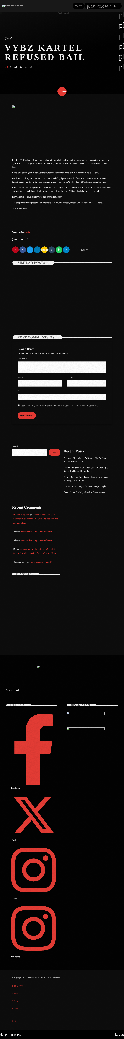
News (8, 39)
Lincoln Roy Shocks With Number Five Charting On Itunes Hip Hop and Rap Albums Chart (87, 311)
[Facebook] (15, 1021)
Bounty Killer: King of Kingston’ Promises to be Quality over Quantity (40, 596)
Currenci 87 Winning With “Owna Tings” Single (85, 486)
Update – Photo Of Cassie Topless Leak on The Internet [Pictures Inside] (33, 584)
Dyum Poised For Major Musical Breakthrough (84, 492)
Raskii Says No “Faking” (41, 562)
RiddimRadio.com (21, 515)
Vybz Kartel (20, 240)
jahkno (28, 232)
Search (15, 446)
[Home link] (12, 6)
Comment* (22, 359)
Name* (21, 377)
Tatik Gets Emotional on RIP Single (39, 609)
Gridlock (71, 521)
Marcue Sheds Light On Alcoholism (36, 532)
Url (19, 391)
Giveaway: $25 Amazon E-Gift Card (39, 635)
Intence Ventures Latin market (37, 622)
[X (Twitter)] (12, 1021)
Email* (70, 377)
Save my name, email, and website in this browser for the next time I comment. (59, 406)
